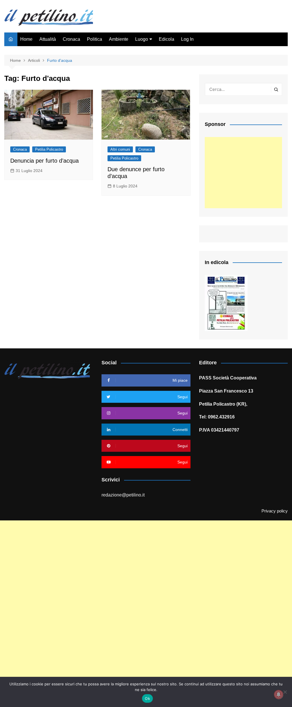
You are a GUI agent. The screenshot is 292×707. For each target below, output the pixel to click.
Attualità (47, 39)
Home (26, 39)
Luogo (141, 39)
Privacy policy (274, 511)
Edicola (166, 39)
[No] (285, 692)
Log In (187, 39)
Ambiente (118, 39)
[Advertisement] (243, 172)
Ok (147, 698)
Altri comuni (120, 149)
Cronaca (71, 39)
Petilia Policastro (49, 149)
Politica (94, 39)
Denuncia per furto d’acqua (44, 161)
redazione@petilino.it (123, 495)
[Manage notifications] (278, 694)
